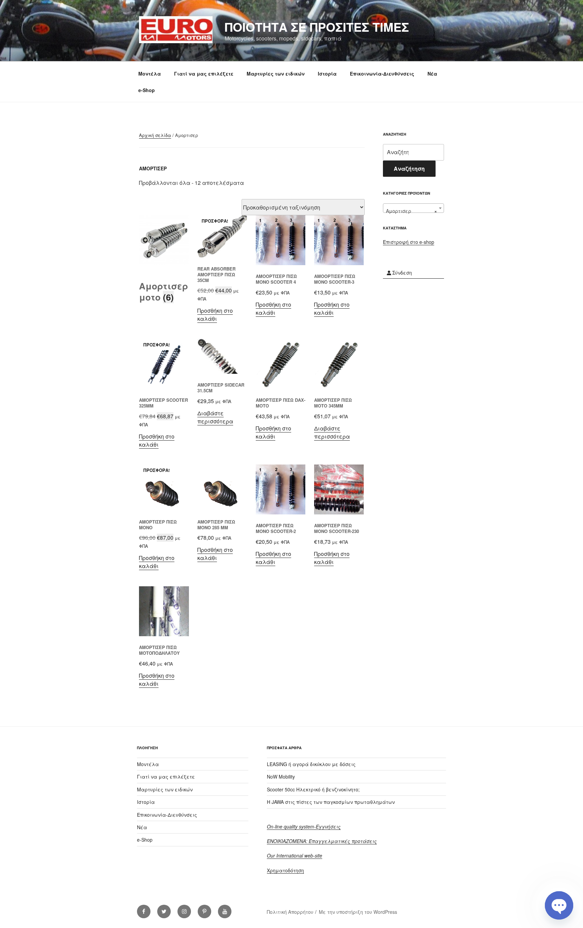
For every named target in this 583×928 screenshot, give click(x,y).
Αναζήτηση (409, 168)
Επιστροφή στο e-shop (408, 241)
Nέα (432, 73)
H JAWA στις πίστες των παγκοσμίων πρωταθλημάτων (331, 801)
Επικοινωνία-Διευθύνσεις (382, 73)
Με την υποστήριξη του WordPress (358, 911)
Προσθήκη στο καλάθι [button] (215, 314)
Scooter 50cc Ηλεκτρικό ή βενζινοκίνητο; (313, 789)
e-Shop (146, 90)
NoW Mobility (281, 776)
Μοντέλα (149, 73)
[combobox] (413, 208)
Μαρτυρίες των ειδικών (276, 73)
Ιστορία (327, 73)
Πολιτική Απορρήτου (290, 911)
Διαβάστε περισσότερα (215, 417)
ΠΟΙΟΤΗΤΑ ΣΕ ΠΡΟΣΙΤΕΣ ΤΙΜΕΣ (317, 26)
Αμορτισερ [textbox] (411, 210)
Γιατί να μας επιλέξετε (203, 73)
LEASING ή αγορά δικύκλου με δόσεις (311, 764)
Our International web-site (294, 855)
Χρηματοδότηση (285, 870)
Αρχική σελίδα (155, 135)
